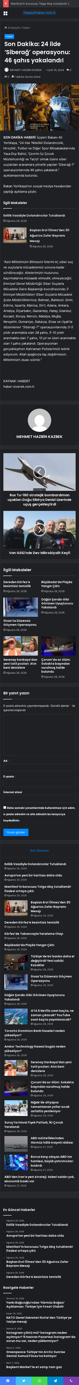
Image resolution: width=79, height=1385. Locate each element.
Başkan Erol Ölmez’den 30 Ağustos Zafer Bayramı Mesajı (49, 235)
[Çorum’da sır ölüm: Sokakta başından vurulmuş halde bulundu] (58, 645)
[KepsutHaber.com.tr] (39, 12)
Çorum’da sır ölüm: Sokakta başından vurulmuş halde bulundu (56, 666)
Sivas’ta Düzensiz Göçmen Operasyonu (19, 623)
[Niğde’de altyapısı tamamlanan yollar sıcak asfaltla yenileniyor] (16, 1108)
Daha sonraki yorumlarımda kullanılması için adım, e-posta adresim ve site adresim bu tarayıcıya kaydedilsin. (39, 814)
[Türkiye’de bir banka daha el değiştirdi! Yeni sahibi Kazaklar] (16, 962)
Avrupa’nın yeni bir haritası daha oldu (33, 875)
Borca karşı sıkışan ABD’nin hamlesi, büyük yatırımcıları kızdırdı (52, 1161)
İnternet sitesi (12, 792)
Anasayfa (13, 27)
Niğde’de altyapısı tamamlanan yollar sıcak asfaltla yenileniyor (50, 1106)
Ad (6, 760)
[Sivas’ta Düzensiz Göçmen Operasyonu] (20, 607)
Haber (26, 27)
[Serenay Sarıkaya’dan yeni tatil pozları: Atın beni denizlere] (20, 645)
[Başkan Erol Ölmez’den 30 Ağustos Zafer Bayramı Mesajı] (15, 235)
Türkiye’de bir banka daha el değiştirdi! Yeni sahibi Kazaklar (52, 960)
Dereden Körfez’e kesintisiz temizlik (17, 584)
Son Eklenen (39, 851)
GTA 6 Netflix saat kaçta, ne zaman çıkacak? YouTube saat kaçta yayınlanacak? (52, 1015)
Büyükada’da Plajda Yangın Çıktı (56, 584)
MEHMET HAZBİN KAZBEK (26, 70)
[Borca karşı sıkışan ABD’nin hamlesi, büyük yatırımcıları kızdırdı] (16, 1162)
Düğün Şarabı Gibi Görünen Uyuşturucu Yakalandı (57, 603)
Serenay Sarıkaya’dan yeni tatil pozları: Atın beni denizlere (20, 664)
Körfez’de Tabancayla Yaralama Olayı (33, 934)
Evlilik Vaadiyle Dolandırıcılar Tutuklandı (34, 215)
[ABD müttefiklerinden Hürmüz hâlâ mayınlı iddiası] (16, 1144)
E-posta (9, 776)
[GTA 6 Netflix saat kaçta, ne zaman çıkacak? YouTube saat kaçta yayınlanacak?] (16, 1016)
